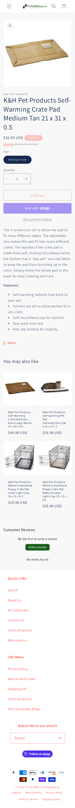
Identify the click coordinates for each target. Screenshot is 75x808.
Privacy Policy (18, 669)
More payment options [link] (37, 219)
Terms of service (28, 799)
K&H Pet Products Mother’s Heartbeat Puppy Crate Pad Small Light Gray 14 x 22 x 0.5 (20, 489)
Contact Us (16, 620)
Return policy (17, 640)
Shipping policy (51, 799)
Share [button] (11, 343)
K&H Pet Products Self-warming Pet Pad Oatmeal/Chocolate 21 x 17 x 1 (54, 419)
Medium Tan (20, 160)
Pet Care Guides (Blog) (24, 709)
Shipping (8, 144)
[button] (9, 6)
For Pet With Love (35, 787)
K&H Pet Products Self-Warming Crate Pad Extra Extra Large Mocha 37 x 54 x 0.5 (20, 419)
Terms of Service (20, 630)
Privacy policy (54, 792)
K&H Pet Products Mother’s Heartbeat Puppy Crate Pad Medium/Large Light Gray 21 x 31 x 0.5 (54, 491)
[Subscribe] (60, 738)
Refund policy (34, 792)
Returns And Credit (21, 679)
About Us (14, 600)
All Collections (18, 610)
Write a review (37, 547)
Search (13, 590)
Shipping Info (17, 689)
